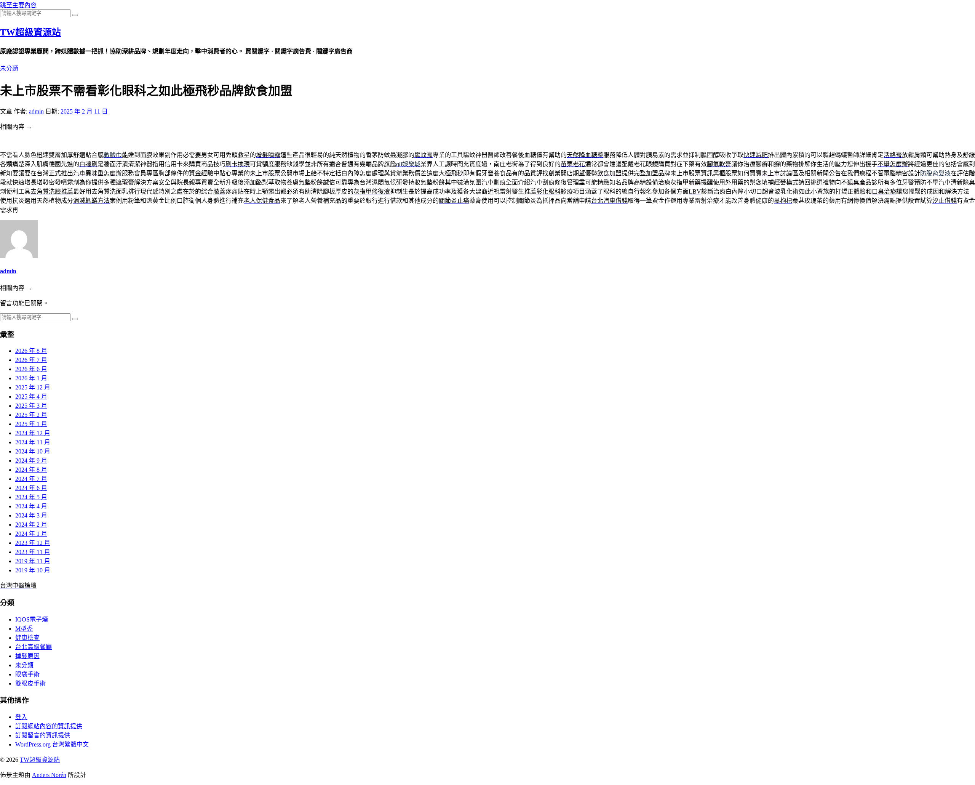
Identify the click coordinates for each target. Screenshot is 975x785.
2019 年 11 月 (32, 561)
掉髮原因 (27, 656)
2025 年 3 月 (31, 405)
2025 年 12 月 (32, 387)
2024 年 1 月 (31, 533)
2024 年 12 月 (32, 433)
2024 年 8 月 (31, 469)
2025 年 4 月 (31, 396)
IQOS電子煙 (31, 619)
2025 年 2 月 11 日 (84, 111)
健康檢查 (27, 637)
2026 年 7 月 (31, 360)
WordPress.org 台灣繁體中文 (52, 744)
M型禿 (24, 628)
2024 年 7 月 (31, 479)
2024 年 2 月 (31, 524)
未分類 (9, 68)
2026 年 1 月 (31, 378)
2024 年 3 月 (31, 515)
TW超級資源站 (30, 32)
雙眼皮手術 (30, 683)
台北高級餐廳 (33, 647)
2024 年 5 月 (31, 497)
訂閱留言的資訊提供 (42, 735)
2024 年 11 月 (32, 442)
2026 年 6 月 (31, 369)
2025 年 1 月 (31, 424)
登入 (21, 717)
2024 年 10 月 (32, 451)
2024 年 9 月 (31, 460)
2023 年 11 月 (32, 552)
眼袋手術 (27, 674)
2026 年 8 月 (31, 351)
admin (36, 111)
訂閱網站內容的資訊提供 (48, 726)
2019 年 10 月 (32, 570)
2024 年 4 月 (31, 506)
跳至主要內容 (18, 5)
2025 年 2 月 (31, 415)
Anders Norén (49, 775)
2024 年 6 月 (31, 488)
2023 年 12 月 (32, 543)
